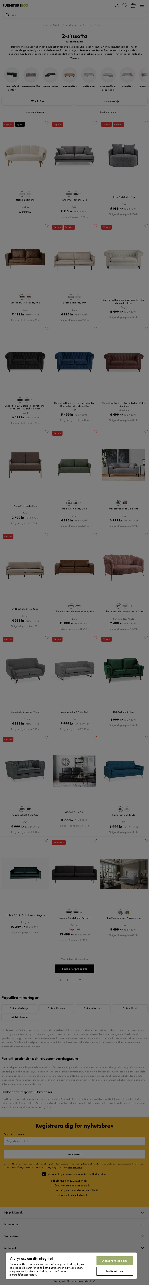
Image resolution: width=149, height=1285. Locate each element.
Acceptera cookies (115, 1261)
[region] (71, 1266)
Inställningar (114, 1271)
